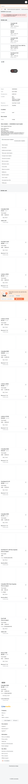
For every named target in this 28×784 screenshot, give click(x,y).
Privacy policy (5, 739)
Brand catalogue (5, 745)
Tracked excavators (6, 158)
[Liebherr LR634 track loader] (14, 265)
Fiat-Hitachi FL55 (14, 53)
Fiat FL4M (3, 618)
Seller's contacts (5, 717)
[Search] (26, 6)
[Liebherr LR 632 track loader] (14, 310)
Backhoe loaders (5, 174)
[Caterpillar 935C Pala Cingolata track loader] (14, 575)
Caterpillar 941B (14, 38)
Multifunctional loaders (6, 150)
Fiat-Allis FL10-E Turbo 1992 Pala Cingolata (19, 45)
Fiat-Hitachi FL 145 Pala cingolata (9, 549)
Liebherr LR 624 (5, 416)
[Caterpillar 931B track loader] (14, 200)
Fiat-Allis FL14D (5, 241)
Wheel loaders (5, 144)
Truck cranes (4, 177)
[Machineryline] (5, 9)
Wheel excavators (6, 169)
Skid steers (4, 147)
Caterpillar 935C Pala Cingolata (8, 584)
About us (3, 712)
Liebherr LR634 (5, 274)
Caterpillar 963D (5, 351)
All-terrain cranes (5, 163)
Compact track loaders (7, 155)
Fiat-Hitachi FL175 (5, 481)
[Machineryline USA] (9, 2)
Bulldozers (4, 172)
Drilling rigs (4, 182)
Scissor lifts (4, 166)
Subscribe (20, 298)
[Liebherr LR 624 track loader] (14, 407)
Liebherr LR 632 (5, 318)
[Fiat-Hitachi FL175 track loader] (14, 472)
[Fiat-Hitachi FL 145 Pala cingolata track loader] (14, 541)
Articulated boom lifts (6, 180)
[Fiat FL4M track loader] (14, 609)
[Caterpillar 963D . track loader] (14, 676)
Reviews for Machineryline (7, 743)
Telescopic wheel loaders (7, 153)
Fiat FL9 (12, 30)
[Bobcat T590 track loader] (14, 644)
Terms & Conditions (6, 736)
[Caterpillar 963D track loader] (14, 342)
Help (3, 715)
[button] (26, 2)
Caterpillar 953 (14, 23)
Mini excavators (5, 161)
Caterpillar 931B (5, 209)
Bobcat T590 (4, 652)
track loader (14, 91)
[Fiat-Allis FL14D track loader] (14, 233)
